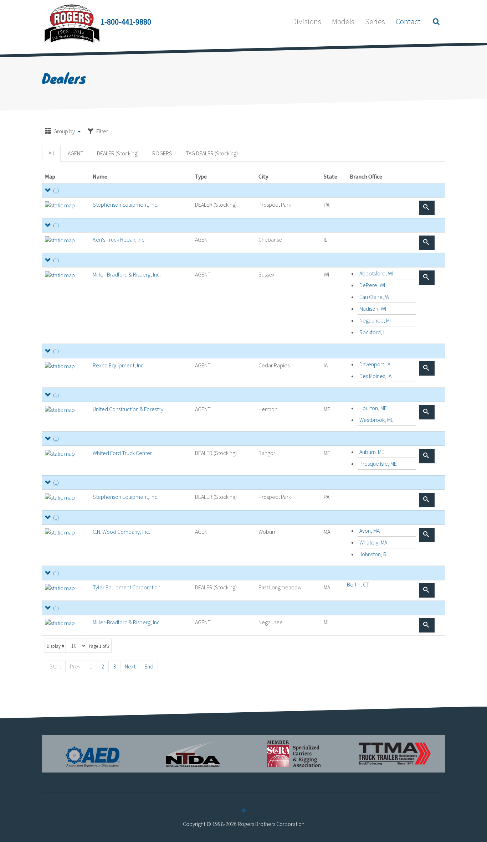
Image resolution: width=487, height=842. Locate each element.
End (148, 666)
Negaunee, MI (375, 320)
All (51, 153)
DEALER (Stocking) (118, 153)
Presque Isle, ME (378, 463)
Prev (75, 666)
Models (343, 21)
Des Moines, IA (375, 375)
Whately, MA (373, 542)
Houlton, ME (373, 408)
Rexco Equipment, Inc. (119, 365)
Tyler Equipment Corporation (126, 587)
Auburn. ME (371, 451)
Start (55, 666)
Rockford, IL (373, 332)
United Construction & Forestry (128, 409)
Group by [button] (64, 131)
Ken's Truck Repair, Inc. (119, 239)
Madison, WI (372, 308)
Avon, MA (369, 530)
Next (130, 666)
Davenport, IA (374, 364)
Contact (408, 21)
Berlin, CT (358, 584)
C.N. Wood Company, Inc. (121, 531)
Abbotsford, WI (376, 273)
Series (375, 21)
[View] (427, 208)
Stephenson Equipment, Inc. (125, 204)
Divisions (306, 21)
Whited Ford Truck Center (122, 452)
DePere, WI (372, 285)
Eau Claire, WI (374, 296)
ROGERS (162, 153)
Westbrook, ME (376, 419)
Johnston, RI (373, 554)
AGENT (75, 153)
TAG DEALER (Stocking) (212, 153)
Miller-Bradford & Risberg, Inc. (127, 274)
